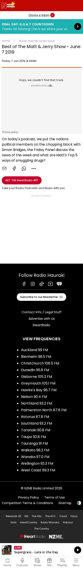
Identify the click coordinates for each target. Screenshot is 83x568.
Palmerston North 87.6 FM (43, 410)
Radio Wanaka (50, 522)
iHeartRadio (41, 325)
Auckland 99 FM (34, 349)
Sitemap (64, 503)
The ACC (50, 516)
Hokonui (68, 522)
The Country (41, 528)
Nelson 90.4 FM (34, 396)
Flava (74, 516)
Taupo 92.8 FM (33, 436)
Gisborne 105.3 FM (36, 376)
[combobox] (33, 168)
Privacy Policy (28, 497)
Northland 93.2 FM (36, 403)
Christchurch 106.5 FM (40, 363)
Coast (63, 516)
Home (6, 41)
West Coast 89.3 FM (38, 470)
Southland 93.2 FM (36, 423)
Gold (13, 522)
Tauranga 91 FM (34, 443)
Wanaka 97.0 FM (35, 456)
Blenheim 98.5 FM (36, 356)
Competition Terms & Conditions (27, 503)
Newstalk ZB (13, 516)
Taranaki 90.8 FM (35, 430)
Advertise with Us (42, 318)
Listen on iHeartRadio (41, 550)
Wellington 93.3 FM (37, 463)
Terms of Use (54, 497)
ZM (26, 516)
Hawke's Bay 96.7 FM (38, 390)
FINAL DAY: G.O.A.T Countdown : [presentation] (41, 26)
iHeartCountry (28, 522)
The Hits (37, 516)
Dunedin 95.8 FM (35, 370)
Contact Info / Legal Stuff (42, 312)
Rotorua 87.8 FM (35, 416)
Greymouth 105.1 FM (38, 383)
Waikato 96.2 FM (35, 450)
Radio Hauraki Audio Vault (37, 41)
